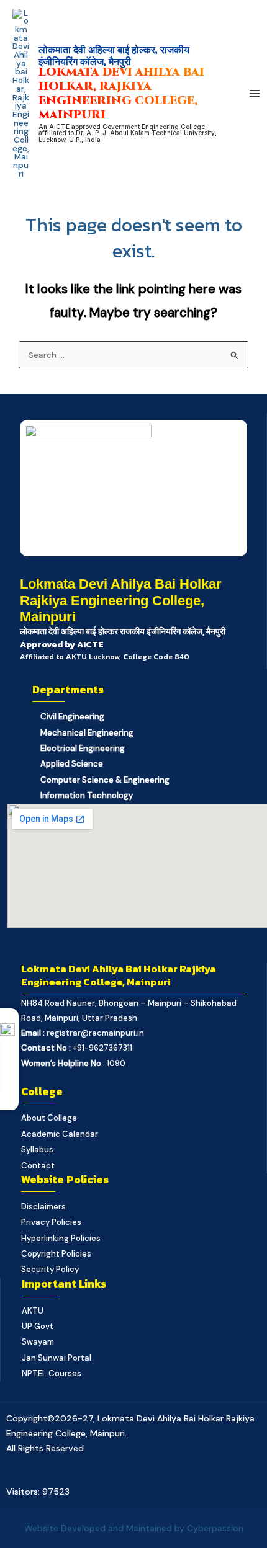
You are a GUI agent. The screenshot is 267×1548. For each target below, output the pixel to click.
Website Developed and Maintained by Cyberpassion (133, 1528)
